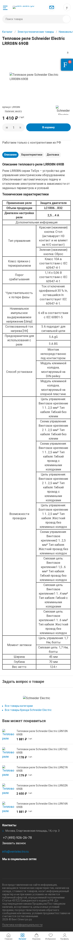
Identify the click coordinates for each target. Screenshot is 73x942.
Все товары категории (19, 705)
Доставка (53, 154)
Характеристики (31, 154)
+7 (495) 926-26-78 (67, 7)
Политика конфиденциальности (22, 924)
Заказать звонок (14, 843)
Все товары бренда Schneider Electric (28, 709)
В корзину (48, 127)
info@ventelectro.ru (15, 851)
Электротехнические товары (35, 31)
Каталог (7, 31)
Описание (10, 154)
